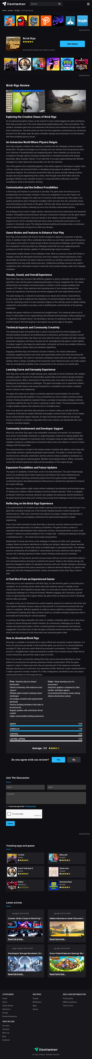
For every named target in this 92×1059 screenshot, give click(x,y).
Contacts (5, 1029)
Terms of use (68, 1006)
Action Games (7, 1006)
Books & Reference (9, 1016)
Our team (6, 1026)
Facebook (6, 1040)
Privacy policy (30, 806)
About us (5, 1033)
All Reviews (37, 1002)
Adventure (6, 1009)
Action (4, 998)
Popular (36, 998)
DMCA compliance (70, 1002)
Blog (4, 1036)
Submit (10, 823)
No (73, 759)
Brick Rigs (29, 38)
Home (4, 10)
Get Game (72, 43)
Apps (35, 1006)
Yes (58, 759)
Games (10, 10)
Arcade (17, 10)
